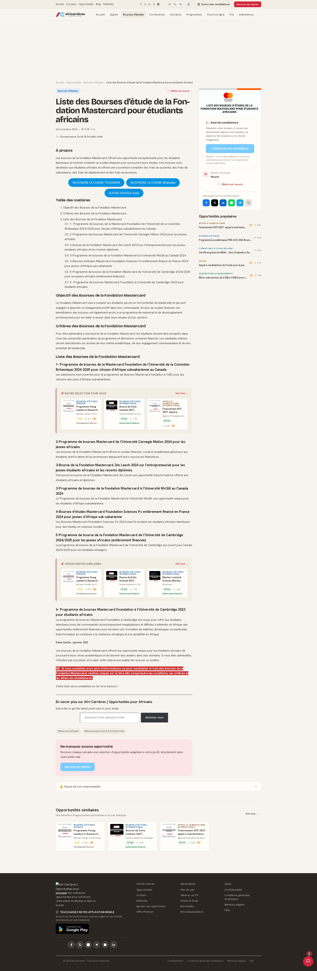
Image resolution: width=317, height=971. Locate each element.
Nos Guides (187, 906)
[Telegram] (154, 4)
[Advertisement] (158, 53)
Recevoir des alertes (248, 4)
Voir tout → (181, 393)
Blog (98, 4)
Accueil (60, 4)
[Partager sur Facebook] (206, 202)
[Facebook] (140, 4)
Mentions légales (235, 904)
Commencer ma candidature (230, 148)
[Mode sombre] (175, 4)
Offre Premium (144, 911)
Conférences (157, 14)
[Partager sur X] (214, 202)
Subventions (246, 14)
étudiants (117, 303)
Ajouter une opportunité (150, 906)
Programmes (194, 14)
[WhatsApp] (158, 4)
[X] (145, 4)
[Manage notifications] (309, 954)
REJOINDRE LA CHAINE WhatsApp (153, 182)
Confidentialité (233, 889)
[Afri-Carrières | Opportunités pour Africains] (70, 14)
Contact (141, 895)
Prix (231, 14)
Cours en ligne (215, 14)
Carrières (175, 14)
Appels (114, 14)
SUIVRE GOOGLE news (124, 193)
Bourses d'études (133, 14)
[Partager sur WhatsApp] (231, 202)
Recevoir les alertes (77, 767)
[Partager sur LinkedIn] (223, 202)
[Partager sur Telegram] (239, 202)
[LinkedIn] (149, 4)
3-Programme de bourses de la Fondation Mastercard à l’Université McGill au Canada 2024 (128, 255)
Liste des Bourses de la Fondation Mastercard (92, 219)
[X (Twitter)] (79, 944)
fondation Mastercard (93, 158)
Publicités (108, 4)
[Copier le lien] (248, 202)
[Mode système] (180, 4)
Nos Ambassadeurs (192, 911)
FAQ (227, 910)
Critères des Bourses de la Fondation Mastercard (94, 213)
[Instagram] (88, 944)
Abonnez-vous (154, 717)
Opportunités (86, 4)
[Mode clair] (169, 4)
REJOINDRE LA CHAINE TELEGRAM (96, 182)
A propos (71, 4)
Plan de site (187, 889)
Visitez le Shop (189, 900)
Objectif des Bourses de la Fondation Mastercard (94, 207)
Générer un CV (189, 895)
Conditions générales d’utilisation (205, 960)
